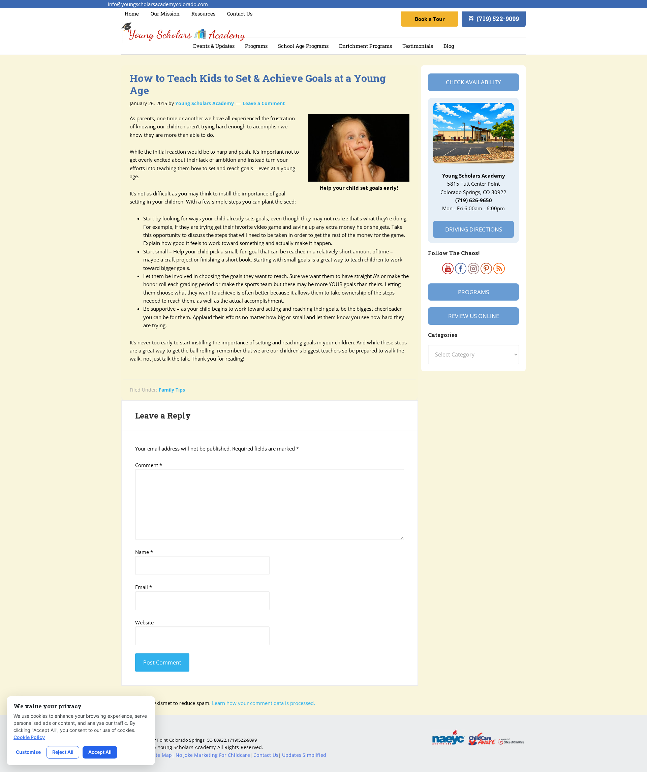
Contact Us (265, 755)
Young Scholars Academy (183, 32)
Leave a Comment (264, 103)
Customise (28, 752)
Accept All (100, 752)
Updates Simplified (304, 755)
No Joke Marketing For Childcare (213, 755)
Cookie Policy (29, 737)
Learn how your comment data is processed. (263, 703)
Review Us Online (473, 316)
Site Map (162, 755)
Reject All (62, 752)
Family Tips (172, 390)
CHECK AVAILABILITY (473, 82)
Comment (148, 465)
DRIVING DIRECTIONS (473, 229)
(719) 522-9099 (497, 18)
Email (143, 587)
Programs (473, 292)
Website (144, 622)
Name (144, 552)
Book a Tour (430, 19)
